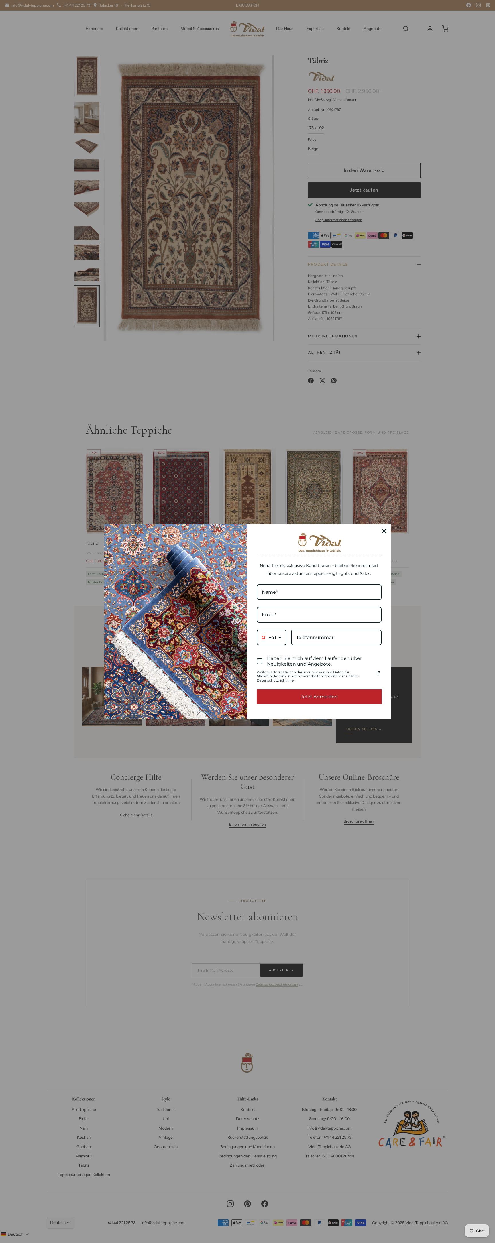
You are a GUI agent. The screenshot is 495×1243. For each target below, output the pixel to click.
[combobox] (271, 637)
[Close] (384, 531)
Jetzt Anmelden (319, 696)
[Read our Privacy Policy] (378, 672)
